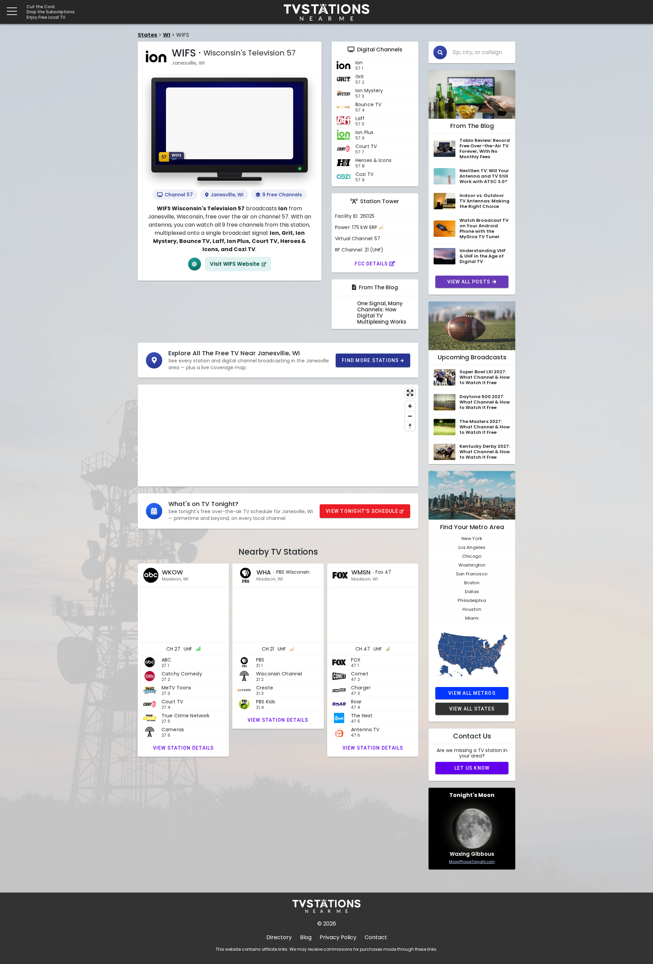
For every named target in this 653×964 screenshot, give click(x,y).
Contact (376, 937)
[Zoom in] (410, 406)
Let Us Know (472, 768)
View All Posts (468, 281)
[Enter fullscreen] (410, 393)
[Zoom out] (410, 416)
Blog (306, 937)
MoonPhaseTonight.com (472, 861)
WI (166, 35)
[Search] (440, 52)
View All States (472, 709)
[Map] (278, 436)
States (147, 35)
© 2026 (326, 924)
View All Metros (472, 693)
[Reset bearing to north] (410, 426)
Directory (279, 937)
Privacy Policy (338, 937)
